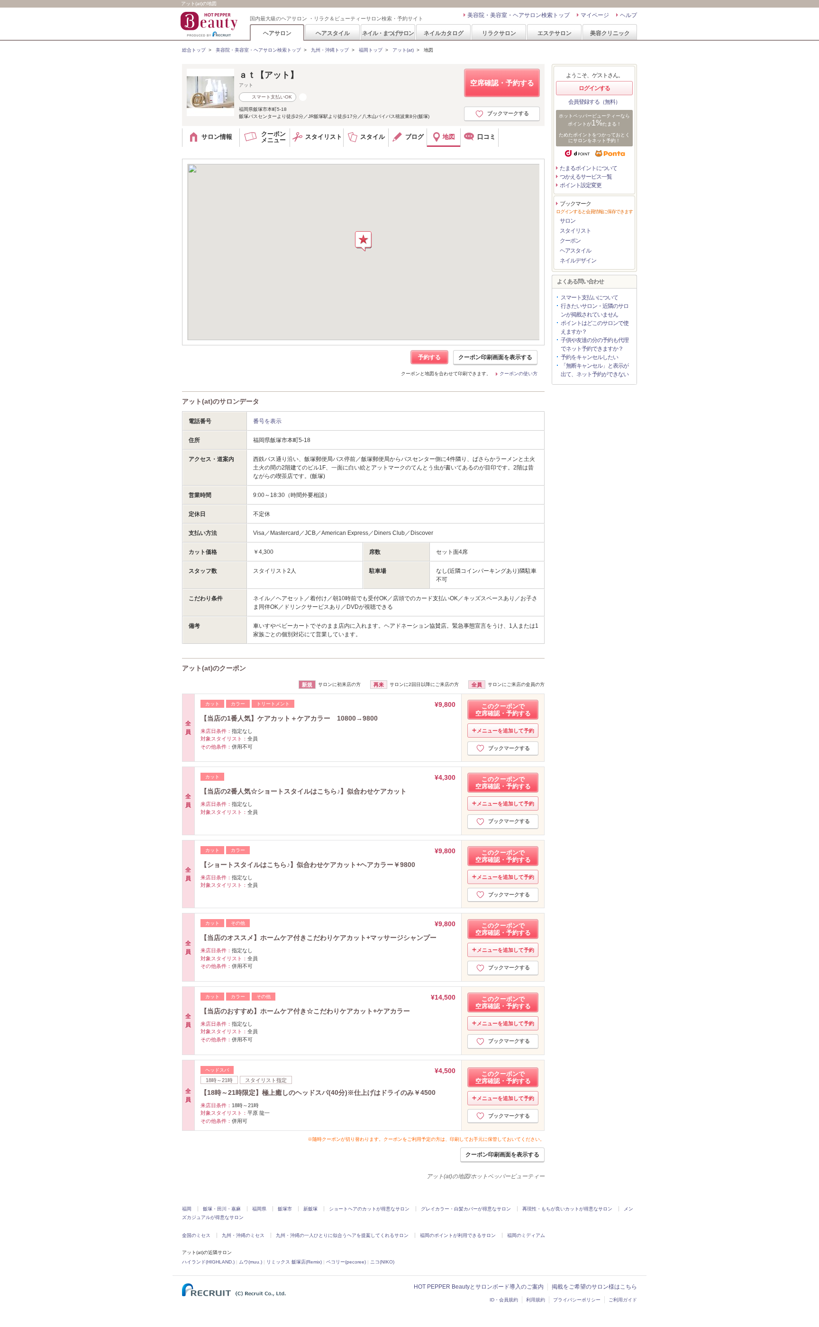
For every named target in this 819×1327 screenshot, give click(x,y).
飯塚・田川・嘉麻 (222, 1208)
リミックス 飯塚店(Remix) (294, 1261)
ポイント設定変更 (580, 185)
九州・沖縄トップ (330, 50)
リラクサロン (499, 32)
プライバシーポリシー (577, 1299)
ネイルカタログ (444, 32)
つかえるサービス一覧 (586, 176)
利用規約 (535, 1299)
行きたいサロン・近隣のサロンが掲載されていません (594, 310)
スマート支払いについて (589, 297)
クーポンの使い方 (518, 373)
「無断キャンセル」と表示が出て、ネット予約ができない (594, 370)
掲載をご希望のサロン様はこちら (594, 1286)
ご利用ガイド (623, 1299)
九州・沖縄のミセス (243, 1235)
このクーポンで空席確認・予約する (503, 710)
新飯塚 (310, 1208)
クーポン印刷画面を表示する (495, 357)
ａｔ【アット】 (269, 75)
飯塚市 (285, 1208)
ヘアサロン (277, 32)
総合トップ (194, 50)
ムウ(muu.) (250, 1261)
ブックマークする (508, 113)
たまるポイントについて (588, 168)
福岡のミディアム (526, 1235)
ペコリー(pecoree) (346, 1261)
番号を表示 (267, 421)
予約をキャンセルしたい (589, 357)
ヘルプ (628, 15)
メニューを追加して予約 (505, 730)
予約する (429, 357)
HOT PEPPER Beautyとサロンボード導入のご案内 (479, 1286)
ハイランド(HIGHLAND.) (208, 1261)
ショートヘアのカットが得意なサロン (369, 1208)
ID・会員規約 (504, 1299)
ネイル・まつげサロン (387, 32)
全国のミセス (196, 1235)
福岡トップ (370, 50)
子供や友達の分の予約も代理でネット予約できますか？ (594, 344)
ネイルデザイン (578, 260)
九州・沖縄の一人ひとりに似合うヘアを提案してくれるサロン (342, 1235)
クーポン (570, 240)
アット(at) (403, 50)
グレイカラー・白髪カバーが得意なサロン (466, 1208)
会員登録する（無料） (594, 102)
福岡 (186, 1208)
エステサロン (554, 32)
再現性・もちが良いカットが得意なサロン (567, 1208)
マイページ (595, 15)
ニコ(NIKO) (382, 1261)
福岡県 (259, 1208)
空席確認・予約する (502, 83)
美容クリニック (610, 32)
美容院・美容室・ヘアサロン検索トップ (518, 15)
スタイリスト (575, 230)
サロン (567, 220)
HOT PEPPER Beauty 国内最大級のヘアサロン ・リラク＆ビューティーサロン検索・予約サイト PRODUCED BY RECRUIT (210, 24)
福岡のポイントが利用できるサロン (458, 1235)
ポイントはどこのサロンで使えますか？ (594, 327)
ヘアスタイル (333, 32)
